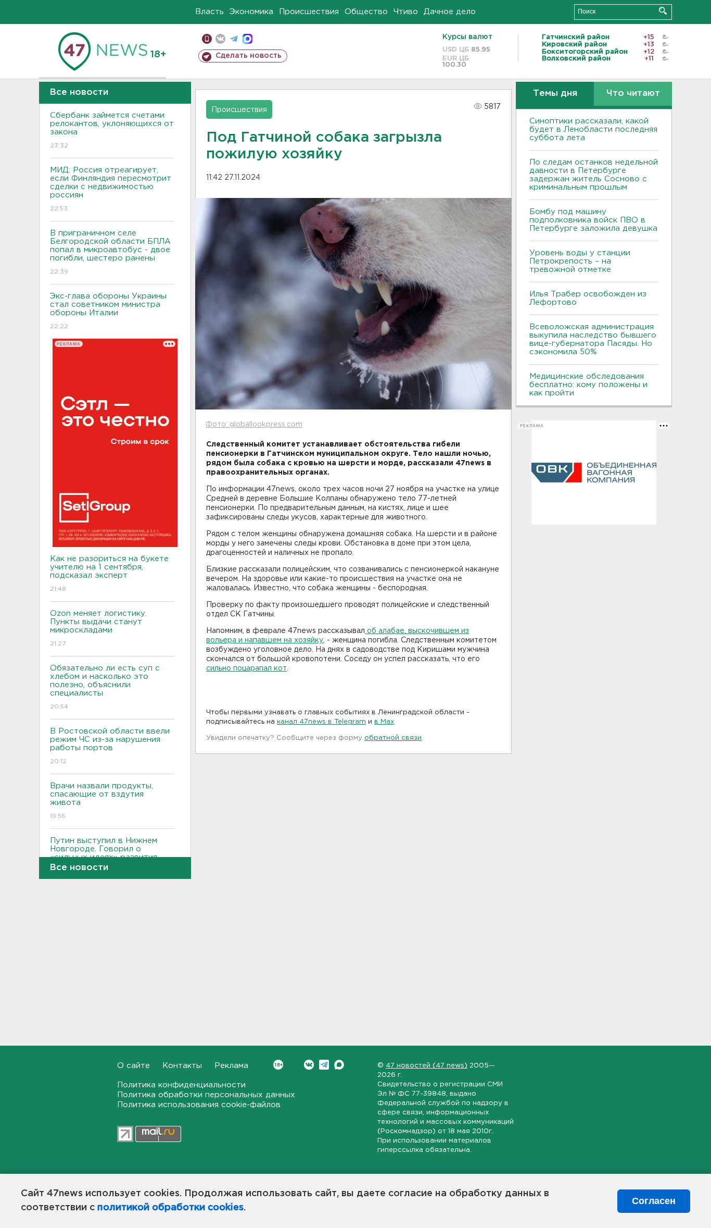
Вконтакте (309, 1065)
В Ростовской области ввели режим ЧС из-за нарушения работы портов (110, 746)
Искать (663, 11)
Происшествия (309, 11)
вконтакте (220, 39)
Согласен (654, 1201)
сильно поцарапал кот (246, 668)
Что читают (633, 93)
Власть (209, 11)
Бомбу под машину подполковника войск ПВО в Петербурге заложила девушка (593, 220)
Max (339, 1065)
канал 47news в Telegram (321, 722)
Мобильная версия (207, 39)
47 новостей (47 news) (426, 1066)
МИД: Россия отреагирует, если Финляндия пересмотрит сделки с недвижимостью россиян (110, 189)
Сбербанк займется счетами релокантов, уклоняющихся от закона (112, 130)
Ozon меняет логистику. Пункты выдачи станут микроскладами (98, 628)
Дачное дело (450, 11)
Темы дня (555, 93)
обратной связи (393, 738)
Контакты (182, 1065)
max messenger (247, 39)
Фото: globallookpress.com (254, 424)
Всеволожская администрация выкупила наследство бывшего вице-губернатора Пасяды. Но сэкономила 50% (592, 339)
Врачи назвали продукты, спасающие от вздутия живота (101, 801)
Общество (366, 11)
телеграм (234, 39)
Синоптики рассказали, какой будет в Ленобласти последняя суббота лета (593, 129)
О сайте (133, 1065)
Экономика (251, 11)
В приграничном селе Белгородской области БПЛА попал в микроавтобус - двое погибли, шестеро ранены (110, 252)
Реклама (231, 1065)
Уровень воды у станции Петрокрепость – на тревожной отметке (579, 261)
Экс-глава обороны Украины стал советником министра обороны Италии (108, 311)
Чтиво (405, 11)
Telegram (324, 1065)
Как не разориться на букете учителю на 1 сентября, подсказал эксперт (109, 573)
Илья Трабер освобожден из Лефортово (587, 298)
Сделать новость (248, 56)
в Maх (384, 722)
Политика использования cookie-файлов (199, 1104)
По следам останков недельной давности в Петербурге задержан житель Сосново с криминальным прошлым (593, 175)
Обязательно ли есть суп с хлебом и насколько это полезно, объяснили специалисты (105, 687)
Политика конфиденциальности (181, 1085)
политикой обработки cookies (170, 1208)
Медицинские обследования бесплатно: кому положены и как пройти (588, 384)
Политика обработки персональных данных (206, 1094)
